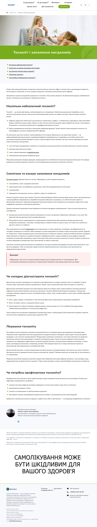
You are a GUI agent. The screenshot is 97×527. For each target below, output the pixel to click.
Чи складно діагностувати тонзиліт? (21, 71)
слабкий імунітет (33, 152)
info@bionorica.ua (15, 521)
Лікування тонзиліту (16, 74)
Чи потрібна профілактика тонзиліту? (22, 78)
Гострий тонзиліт (12, 179)
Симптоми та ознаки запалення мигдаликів (24, 68)
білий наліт (30, 229)
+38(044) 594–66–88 (77, 492)
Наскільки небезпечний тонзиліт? (21, 65)
